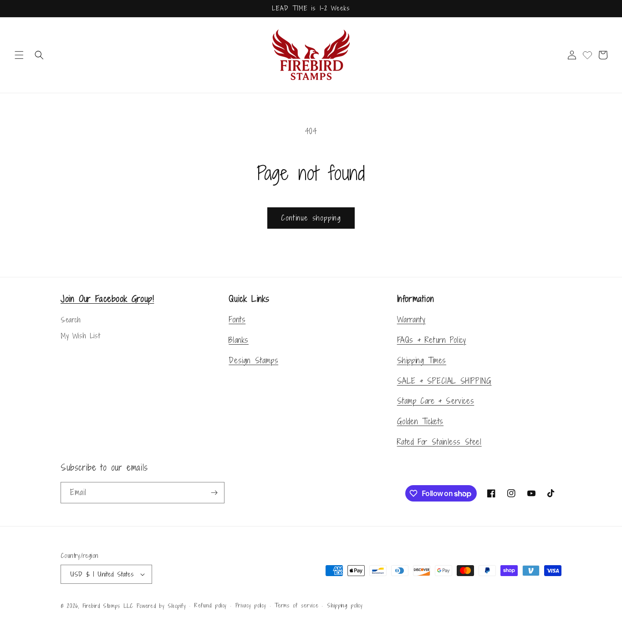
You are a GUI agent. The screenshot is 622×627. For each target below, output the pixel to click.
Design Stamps (253, 360)
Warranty (411, 319)
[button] (19, 55)
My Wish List (80, 336)
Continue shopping (311, 218)
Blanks (239, 340)
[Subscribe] (214, 492)
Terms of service (296, 605)
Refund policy (210, 605)
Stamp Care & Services (435, 401)
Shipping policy (345, 605)
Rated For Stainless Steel (439, 441)
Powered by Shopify (161, 606)
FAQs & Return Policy (431, 340)
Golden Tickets (420, 421)
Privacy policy (250, 605)
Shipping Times (421, 360)
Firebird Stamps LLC (107, 606)
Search (71, 320)
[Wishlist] (587, 55)
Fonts (237, 319)
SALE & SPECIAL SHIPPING (444, 381)
